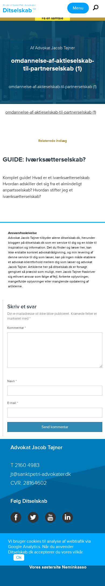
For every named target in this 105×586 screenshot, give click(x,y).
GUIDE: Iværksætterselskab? (44, 159)
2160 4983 (27, 465)
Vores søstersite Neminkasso (57, 567)
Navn (12, 381)
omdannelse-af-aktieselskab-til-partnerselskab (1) (50, 112)
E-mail (12, 403)
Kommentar (16, 328)
